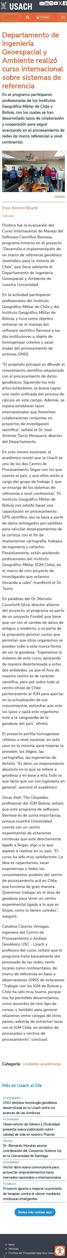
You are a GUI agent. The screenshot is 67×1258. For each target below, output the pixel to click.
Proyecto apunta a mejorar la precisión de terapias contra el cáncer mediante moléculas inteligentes (32, 1193)
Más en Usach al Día (22, 1085)
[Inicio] (16, 6)
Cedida (59, 197)
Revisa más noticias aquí (35, 1212)
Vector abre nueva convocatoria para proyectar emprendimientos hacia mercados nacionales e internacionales (32, 1172)
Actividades (11, 1119)
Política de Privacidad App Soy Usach (32, 1253)
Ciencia (7, 1141)
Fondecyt (9, 1184)
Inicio (12, 1245)
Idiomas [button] (44, 17)
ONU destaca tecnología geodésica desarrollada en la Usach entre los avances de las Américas (30, 1107)
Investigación (12, 1098)
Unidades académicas (42, 1064)
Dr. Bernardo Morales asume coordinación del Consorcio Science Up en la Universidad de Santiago (32, 1150)
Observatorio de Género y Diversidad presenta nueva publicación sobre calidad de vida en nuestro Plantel (31, 1129)
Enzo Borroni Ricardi (20, 208)
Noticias (14, 1249)
